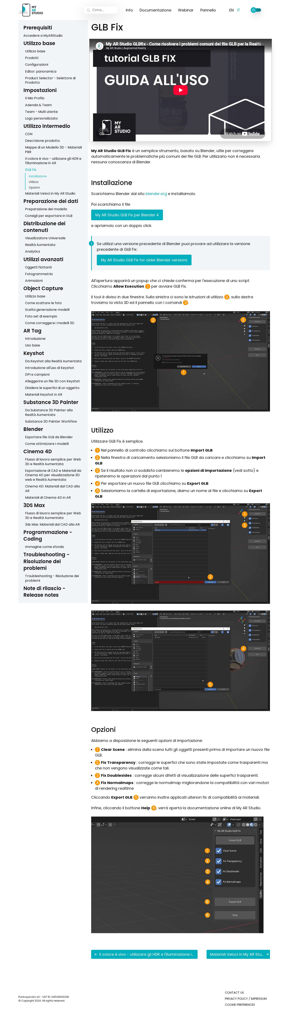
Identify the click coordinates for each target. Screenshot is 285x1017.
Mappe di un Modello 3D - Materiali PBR (53, 149)
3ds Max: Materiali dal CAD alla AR (52, 524)
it (238, 10)
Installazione (38, 176)
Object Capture (43, 288)
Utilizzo (34, 182)
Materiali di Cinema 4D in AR (48, 497)
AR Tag (32, 330)
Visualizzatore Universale (45, 238)
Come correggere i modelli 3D (49, 323)
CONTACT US (234, 993)
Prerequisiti (37, 27)
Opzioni (34, 187)
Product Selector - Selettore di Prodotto (50, 80)
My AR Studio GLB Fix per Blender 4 (127, 215)
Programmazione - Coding (47, 535)
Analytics (32, 251)
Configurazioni (36, 64)
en (231, 10)
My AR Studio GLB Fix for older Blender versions (144, 260)
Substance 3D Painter (50, 402)
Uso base (32, 345)
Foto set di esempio (41, 316)
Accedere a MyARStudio (43, 35)
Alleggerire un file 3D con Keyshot (52, 381)
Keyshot (33, 353)
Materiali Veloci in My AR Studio (50, 193)
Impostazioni (40, 90)
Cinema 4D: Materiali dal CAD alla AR (52, 488)
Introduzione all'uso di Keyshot (49, 367)
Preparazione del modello (46, 209)
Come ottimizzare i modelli (47, 443)
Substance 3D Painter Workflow (51, 421)
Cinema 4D (37, 451)
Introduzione (35, 338)
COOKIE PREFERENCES (240, 1005)
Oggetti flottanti (38, 267)
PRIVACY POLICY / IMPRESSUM (246, 999)
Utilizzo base (39, 43)
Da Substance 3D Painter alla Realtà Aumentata (49, 412)
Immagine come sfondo (44, 546)
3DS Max (34, 505)
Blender (33, 429)
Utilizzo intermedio (46, 126)
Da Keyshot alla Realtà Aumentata (53, 361)
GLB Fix (30, 169)
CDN (28, 134)
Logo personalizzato (41, 118)
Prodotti (31, 57)
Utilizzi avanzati (43, 259)
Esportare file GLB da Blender (49, 437)
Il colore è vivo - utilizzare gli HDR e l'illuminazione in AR (53, 161)
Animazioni (34, 280)
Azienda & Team (38, 105)
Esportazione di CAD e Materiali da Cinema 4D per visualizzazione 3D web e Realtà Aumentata (53, 475)
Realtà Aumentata (40, 244)
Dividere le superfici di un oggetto (52, 387)
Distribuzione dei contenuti (44, 227)
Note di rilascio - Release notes (44, 591)
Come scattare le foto (43, 303)
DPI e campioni (37, 374)
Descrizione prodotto (42, 140)
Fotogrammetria (39, 274)
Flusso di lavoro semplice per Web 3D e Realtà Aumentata (53, 461)
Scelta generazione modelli (47, 309)
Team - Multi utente (41, 111)
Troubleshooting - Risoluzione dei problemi (46, 561)
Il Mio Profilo (34, 98)
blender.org (156, 193)
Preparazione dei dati (50, 201)
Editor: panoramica (40, 71)
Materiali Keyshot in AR (43, 394)
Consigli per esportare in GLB (48, 215)
